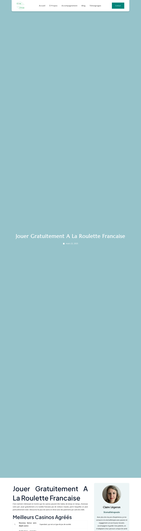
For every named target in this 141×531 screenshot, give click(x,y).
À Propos (53, 6)
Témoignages (95, 6)
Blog (83, 6)
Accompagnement (69, 6)
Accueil (42, 6)
